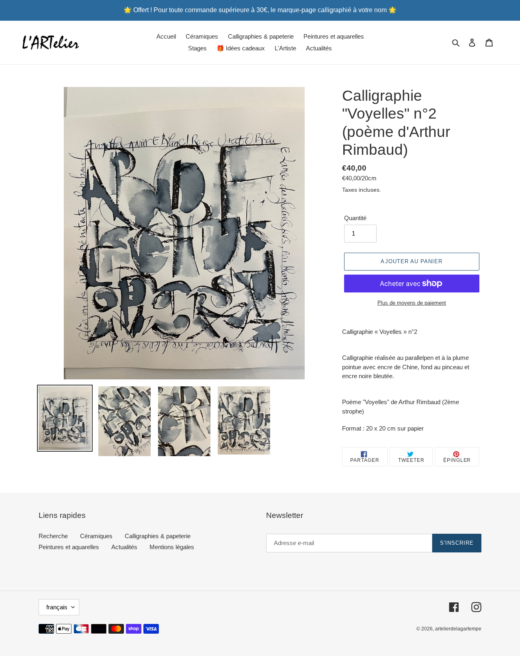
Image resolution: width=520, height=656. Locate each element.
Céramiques (96, 536)
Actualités (124, 546)
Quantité (355, 217)
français (56, 607)
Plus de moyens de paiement (411, 303)
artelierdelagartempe (458, 629)
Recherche (53, 536)
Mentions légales (172, 546)
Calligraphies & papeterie (158, 536)
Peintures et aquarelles (69, 546)
